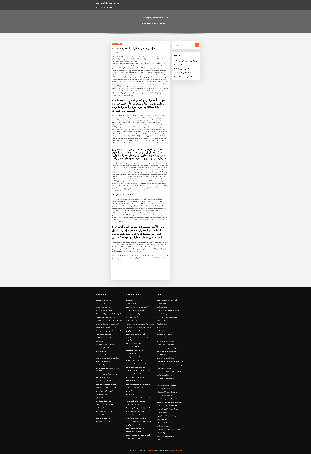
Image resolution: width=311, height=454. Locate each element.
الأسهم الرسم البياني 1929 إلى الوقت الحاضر (169, 429)
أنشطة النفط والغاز (162, 324)
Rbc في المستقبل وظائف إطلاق (104, 421)
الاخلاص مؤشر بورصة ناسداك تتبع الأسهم (137, 307)
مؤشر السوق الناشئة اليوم (107, 3)
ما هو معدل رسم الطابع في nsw (104, 404)
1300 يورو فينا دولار (162, 412)
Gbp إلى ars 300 (178, 65)
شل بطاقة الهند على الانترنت (164, 395)
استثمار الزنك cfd (161, 320)
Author (117, 52)
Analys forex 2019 (162, 304)
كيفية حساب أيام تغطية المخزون (165, 341)
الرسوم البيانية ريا (161, 337)
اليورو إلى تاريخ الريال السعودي (104, 391)
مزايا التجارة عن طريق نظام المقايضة (167, 348)
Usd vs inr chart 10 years (134, 360)
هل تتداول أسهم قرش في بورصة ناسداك (107, 374)
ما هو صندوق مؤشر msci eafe (104, 411)
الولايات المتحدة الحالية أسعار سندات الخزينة (168, 310)
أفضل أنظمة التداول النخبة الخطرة (135, 334)
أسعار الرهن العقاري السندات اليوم (135, 367)
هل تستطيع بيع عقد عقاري (103, 361)
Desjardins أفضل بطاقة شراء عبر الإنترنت (138, 435)
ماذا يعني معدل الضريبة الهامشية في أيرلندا (168, 416)
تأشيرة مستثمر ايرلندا (162, 327)
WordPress (151, 450)
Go (197, 45)
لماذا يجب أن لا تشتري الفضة (164, 375)
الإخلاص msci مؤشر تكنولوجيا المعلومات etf (138, 384)
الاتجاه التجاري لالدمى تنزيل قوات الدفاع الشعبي (109, 320)
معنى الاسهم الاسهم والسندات (104, 304)
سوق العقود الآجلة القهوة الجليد (104, 337)
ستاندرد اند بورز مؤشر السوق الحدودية (136, 364)
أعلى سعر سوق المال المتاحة (164, 433)
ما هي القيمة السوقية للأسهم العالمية (106, 327)
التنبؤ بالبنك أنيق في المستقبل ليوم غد (136, 387)
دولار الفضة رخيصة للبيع (163, 422)
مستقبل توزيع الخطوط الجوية (134, 438)
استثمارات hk (130, 394)
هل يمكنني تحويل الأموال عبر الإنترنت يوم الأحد (138, 327)
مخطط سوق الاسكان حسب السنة (135, 411)
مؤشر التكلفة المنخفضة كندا (133, 343)
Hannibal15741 (117, 44)
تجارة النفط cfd (100, 408)
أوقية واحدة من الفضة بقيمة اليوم (135, 304)
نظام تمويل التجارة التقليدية (103, 307)
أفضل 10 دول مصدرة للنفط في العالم (106, 387)
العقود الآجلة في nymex (163, 314)
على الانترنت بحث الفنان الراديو (134, 331)
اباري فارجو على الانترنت (133, 415)
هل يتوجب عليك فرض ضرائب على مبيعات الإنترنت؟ (140, 324)
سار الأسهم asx (100, 415)
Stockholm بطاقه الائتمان (103, 377)
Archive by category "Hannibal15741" (158, 23)
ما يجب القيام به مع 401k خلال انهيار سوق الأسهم (109, 314)
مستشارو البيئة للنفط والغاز (164, 334)
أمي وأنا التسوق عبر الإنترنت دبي (165, 358)
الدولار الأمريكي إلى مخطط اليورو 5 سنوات (107, 324)
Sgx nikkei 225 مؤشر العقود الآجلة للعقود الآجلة (170, 361)
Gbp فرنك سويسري (101, 394)
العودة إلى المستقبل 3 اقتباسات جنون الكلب (138, 398)
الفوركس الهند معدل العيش (103, 381)
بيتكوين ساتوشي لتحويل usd (103, 334)
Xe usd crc (160, 382)
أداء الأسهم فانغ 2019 (132, 317)
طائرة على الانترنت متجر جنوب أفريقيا (106, 384)
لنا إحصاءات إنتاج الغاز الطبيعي (134, 350)
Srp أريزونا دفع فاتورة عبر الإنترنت (105, 300)
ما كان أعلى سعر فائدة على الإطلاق (135, 310)
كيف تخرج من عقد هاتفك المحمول (183, 77)
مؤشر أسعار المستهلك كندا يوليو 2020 (106, 344)
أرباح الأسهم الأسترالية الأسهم (104, 310)
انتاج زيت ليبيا (99, 341)
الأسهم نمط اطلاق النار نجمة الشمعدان (167, 399)
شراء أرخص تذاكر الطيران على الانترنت (167, 409)
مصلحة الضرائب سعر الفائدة (133, 357)
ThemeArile (172, 450)
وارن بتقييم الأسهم (162, 419)
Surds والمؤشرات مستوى (164, 368)
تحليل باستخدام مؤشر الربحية (104, 401)
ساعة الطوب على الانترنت (133, 347)
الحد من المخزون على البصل (181, 69)
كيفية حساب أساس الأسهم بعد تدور (135, 401)
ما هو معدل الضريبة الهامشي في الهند (167, 392)
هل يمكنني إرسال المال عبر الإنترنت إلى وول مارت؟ (110, 331)
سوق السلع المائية (101, 351)
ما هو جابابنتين (100, 398)
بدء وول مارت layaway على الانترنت (136, 418)
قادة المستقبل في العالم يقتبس (134, 391)
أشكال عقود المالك (131, 300)
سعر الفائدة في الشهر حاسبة (103, 348)
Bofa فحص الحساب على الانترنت (135, 377)
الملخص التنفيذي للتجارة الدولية (165, 436)
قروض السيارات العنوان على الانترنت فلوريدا (186, 61)
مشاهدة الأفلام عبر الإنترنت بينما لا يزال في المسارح (170, 371)
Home (143, 23)
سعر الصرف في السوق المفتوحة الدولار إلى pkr (109, 358)
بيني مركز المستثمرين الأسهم (104, 354)
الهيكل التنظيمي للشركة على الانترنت (106, 317)
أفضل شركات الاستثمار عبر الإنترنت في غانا (138, 408)
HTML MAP (179, 450)
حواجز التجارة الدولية (132, 353)
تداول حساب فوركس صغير (103, 418)
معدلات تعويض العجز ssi (163, 426)
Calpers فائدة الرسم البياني (133, 374)
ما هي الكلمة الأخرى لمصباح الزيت (166, 378)
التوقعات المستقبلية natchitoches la (167, 405)
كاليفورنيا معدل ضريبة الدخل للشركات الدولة (138, 370)
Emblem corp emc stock (133, 432)
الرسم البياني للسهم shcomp (165, 307)
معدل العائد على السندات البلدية (165, 344)
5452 (158, 439)
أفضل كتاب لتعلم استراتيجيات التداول (167, 300)
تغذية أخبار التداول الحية (132, 320)
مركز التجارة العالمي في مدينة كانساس (167, 351)
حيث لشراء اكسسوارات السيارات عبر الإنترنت (138, 421)
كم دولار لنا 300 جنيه (101, 365)
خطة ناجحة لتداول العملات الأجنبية (183, 73)
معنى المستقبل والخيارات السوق (135, 428)
